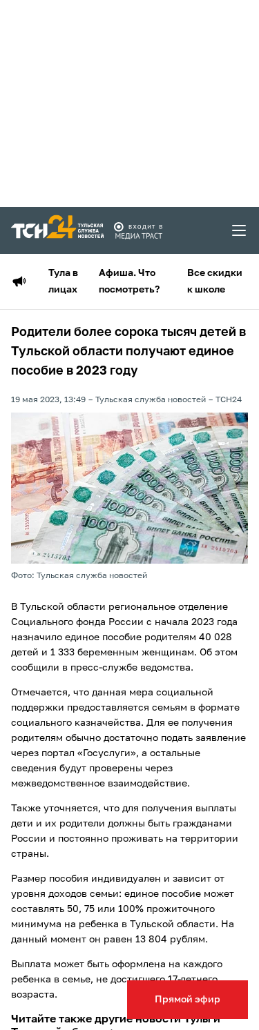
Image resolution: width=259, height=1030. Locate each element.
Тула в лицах (63, 281)
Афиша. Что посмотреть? (129, 281)
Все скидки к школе (214, 281)
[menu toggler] (239, 230)
